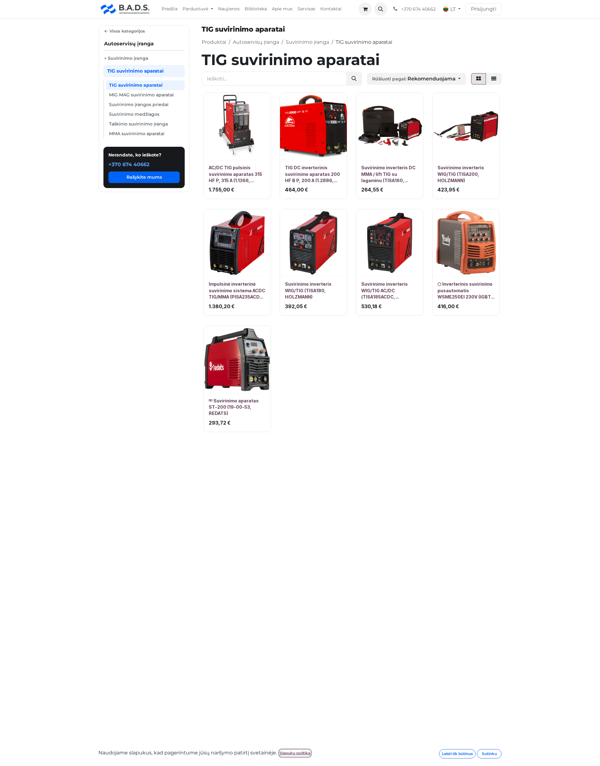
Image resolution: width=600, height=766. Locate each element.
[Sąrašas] (494, 79)
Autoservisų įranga (256, 42)
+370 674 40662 (128, 164)
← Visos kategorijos (124, 30)
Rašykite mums (144, 177)
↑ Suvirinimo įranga (126, 58)
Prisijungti (483, 9)
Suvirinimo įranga (307, 42)
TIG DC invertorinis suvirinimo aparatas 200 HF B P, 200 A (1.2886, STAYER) (312, 174)
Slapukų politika (295, 753)
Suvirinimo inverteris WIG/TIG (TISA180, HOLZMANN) (308, 290)
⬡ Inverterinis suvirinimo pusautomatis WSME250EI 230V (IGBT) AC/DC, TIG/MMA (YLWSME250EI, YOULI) (465, 290)
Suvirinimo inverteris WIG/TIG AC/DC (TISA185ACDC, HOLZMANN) (384, 290)
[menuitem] (169, 9)
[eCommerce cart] (365, 9)
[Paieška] (354, 79)
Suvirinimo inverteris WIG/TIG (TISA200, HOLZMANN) (461, 174)
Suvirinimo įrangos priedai (138, 104)
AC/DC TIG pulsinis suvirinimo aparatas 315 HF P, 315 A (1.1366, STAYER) (235, 174)
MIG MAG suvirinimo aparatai (141, 95)
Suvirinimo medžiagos (134, 114)
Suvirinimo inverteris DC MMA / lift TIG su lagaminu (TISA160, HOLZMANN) (388, 174)
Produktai (214, 42)
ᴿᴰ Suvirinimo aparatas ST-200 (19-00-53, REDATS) (234, 407)
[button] (380, 9)
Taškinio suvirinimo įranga (138, 124)
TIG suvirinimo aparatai (135, 85)
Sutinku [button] (489, 753)
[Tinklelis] (478, 79)
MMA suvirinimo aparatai (136, 133)
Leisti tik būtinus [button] (457, 753)
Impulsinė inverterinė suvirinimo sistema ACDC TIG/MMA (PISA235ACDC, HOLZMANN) (237, 290)
